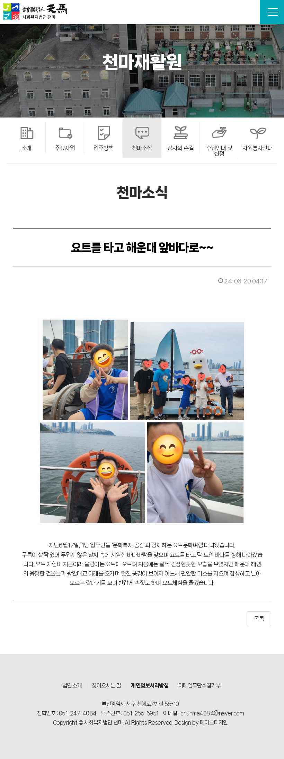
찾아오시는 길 (106, 685)
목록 (259, 619)
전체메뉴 (272, 12)
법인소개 (72, 685)
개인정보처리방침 (149, 685)
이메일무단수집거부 (199, 685)
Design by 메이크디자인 (201, 722)
